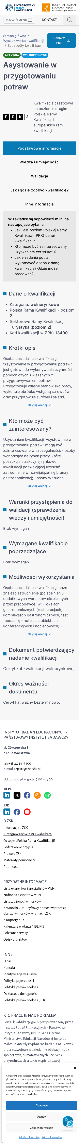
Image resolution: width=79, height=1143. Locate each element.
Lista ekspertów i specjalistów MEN (29, 888)
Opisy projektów (15, 939)
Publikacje (11, 867)
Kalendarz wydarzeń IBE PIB (23, 926)
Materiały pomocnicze (19, 860)
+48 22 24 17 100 (20, 763)
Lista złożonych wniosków (22, 901)
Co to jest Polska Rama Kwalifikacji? (29, 841)
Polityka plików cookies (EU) (24, 1000)
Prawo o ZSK (12, 854)
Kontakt (49, 20)
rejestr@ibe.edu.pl (27, 769)
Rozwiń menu (16, 20)
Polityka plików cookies (29, 1137)
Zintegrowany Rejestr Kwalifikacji (27, 834)
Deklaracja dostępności (20, 994)
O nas (7, 961)
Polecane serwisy (15, 933)
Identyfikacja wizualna (20, 974)
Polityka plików (20, 987)
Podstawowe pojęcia (18, 847)
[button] (75, 1068)
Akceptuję (42, 1105)
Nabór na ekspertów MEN (22, 895)
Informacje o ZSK (15, 828)
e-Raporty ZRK (14, 920)
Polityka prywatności (18, 981)
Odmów (41, 1116)
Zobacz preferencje (41, 1127)
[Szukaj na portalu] (69, 20)
